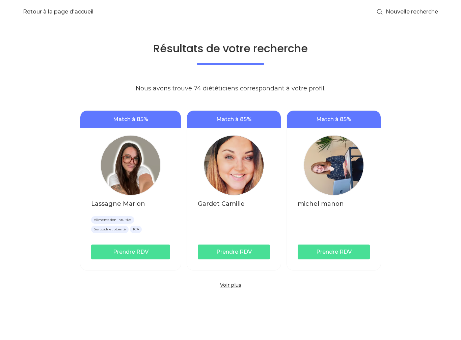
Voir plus (230, 285)
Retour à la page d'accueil (58, 11)
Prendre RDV (130, 252)
